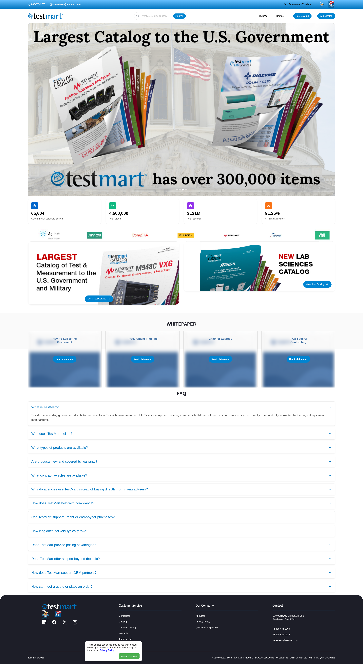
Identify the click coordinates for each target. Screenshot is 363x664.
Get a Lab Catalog (315, 284)
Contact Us (124, 616)
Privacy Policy (107, 650)
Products (262, 16)
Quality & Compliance (207, 627)
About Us (200, 616)
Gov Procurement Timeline (297, 4)
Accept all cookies (129, 656)
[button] (177, 190)
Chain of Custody (127, 627)
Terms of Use (125, 639)
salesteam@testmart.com (67, 4)
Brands (280, 16)
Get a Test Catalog (97, 298)
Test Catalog (302, 16)
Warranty (123, 633)
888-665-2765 (38, 4)
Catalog (123, 621)
